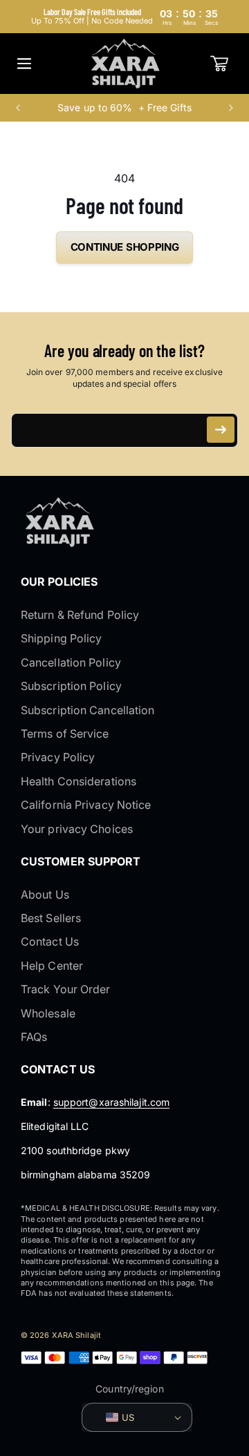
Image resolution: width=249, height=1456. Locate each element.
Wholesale (48, 1013)
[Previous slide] (18, 108)
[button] (24, 63)
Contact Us (50, 941)
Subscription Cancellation (88, 710)
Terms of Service (65, 733)
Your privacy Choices (77, 829)
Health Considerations (78, 781)
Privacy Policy (58, 757)
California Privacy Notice (86, 805)
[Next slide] (231, 108)
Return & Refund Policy (80, 615)
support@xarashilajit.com (111, 1102)
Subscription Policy (71, 686)
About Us (45, 894)
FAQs (34, 1037)
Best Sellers (51, 918)
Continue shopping (125, 246)
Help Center (52, 966)
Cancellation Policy (71, 662)
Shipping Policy (61, 638)
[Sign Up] (220, 429)
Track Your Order (66, 989)
